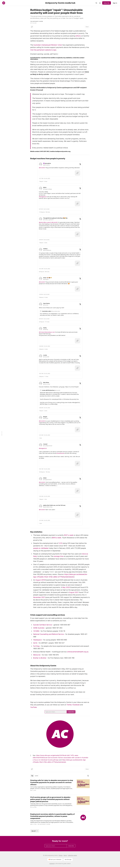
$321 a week (68, 535)
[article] (60, 786)
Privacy (61, 855)
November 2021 (39, 597)
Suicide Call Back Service (42, 625)
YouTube (33, 707)
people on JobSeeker (41, 548)
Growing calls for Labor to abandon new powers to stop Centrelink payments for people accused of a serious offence (51, 782)
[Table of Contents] (2, 433)
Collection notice (72, 855)
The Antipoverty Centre (36, 21)
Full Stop (36, 646)
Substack (51, 863)
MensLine (36, 655)
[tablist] (34, 775)
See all (34, 831)
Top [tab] (32, 775)
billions (78, 36)
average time (58, 556)
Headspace (37, 640)
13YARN (36, 631)
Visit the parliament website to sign (43, 50)
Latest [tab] (36, 775)
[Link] (28, 158)
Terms (65, 855)
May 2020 (66, 587)
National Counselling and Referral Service (48, 634)
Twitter (69, 705)
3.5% (60, 543)
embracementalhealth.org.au (77, 652)
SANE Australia (38, 628)
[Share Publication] (100, 3)
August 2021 (73, 592)
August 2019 (40, 580)
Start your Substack (55, 859)
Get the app (68, 859)
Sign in (115, 3)
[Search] (96, 3)
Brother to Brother (39, 658)
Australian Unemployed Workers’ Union (47, 45)
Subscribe (107, 3)
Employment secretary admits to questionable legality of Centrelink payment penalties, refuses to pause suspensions (52, 816)
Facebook (76, 705)
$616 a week (56, 538)
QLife (35, 643)
